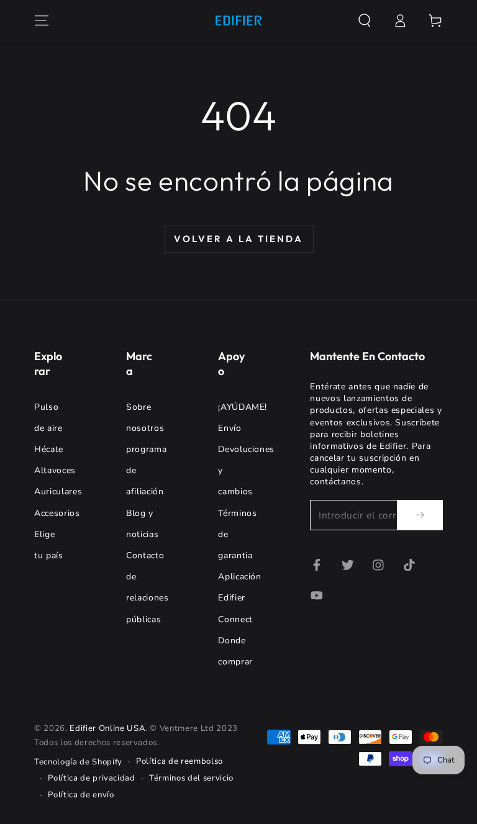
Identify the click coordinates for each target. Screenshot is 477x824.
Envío (229, 428)
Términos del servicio (191, 778)
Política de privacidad (91, 778)
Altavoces (55, 470)
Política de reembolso (179, 761)
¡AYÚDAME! (242, 407)
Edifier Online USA (107, 728)
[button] (364, 20)
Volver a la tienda (238, 239)
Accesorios (57, 513)
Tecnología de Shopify (78, 761)
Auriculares (58, 491)
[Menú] (42, 20)
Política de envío (81, 794)
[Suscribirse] (420, 515)
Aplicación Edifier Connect (239, 598)
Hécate (48, 449)
